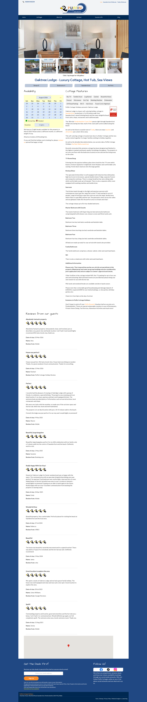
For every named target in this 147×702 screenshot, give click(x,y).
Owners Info (99, 17)
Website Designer (116, 698)
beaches (108, 130)
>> (60, 97)
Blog (118, 17)
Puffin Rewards (90, 304)
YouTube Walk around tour (80, 144)
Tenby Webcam (121, 2)
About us (59, 17)
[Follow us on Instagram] (115, 669)
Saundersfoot (70, 113)
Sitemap (101, 698)
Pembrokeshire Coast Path (83, 121)
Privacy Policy (107, 698)
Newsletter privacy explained (31, 689)
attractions (69, 132)
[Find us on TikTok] (108, 669)
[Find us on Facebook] (101, 669)
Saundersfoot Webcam (109, 2)
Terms (96, 698)
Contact (79, 17)
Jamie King (124, 698)
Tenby (93, 130)
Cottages (39, 17)
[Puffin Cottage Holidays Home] (73, 8)
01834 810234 (30, 2)
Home (23, 17)
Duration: (28, 125)
